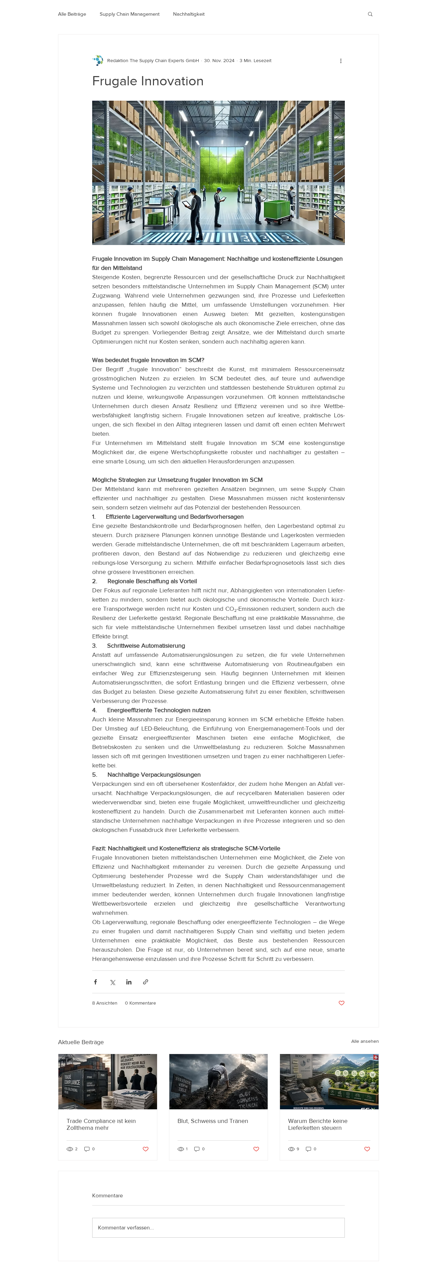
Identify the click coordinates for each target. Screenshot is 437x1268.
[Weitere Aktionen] (341, 60)
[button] (370, 13)
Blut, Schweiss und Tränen (213, 1121)
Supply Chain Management (129, 14)
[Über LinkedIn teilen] (129, 982)
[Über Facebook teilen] (95, 982)
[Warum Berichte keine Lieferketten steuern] (329, 1081)
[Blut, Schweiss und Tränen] (218, 1081)
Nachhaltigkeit (189, 14)
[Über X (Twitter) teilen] (112, 982)
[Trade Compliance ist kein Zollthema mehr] (107, 1081)
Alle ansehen (365, 1041)
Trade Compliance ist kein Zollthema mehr (101, 1124)
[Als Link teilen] (145, 982)
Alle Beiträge (72, 14)
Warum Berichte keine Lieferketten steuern (318, 1124)
